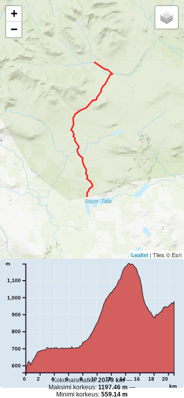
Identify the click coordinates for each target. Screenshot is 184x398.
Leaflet (139, 255)
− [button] (14, 29)
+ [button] (14, 13)
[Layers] (166, 17)
